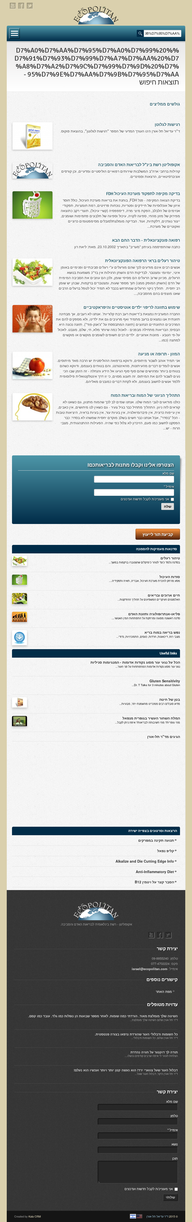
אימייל (169, 486)
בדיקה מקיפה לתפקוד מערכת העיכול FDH (143, 193)
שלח (167, 507)
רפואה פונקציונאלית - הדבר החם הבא (146, 240)
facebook (21, 5)
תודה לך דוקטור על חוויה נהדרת (154, 1052)
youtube (13, 5)
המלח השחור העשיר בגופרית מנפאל (151, 717)
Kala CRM (34, 1216)
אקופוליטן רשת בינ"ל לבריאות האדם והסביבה (139, 164)
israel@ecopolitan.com (150, 968)
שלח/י (170, 1197)
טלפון (174, 1115)
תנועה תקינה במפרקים (156, 840)
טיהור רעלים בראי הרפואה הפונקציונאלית (142, 260)
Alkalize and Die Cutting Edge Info (145, 861)
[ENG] (139, 1216)
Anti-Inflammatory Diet (155, 871)
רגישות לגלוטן (167, 124)
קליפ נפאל (165, 850)
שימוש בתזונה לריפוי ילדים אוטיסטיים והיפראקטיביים (132, 307)
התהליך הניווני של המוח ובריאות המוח (145, 395)
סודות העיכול (170, 576)
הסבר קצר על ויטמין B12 (154, 881)
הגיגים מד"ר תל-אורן (163, 736)
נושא (175, 1144)
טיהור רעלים (170, 557)
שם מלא (168, 473)
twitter (30, 5)
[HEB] (133, 1216)
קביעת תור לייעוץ (157, 534)
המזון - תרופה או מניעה (159, 354)
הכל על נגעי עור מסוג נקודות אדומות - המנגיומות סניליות (135, 662)
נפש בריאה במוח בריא (162, 632)
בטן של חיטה (169, 699)
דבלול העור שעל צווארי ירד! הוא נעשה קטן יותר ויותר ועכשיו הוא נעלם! (126, 1070)
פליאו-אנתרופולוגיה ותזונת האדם (154, 613)
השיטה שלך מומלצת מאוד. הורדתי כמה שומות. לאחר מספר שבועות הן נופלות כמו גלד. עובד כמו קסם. (103, 1016)
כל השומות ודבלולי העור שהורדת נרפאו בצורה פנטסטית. (136, 1034)
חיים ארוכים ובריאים (164, 595)
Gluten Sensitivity (165, 680)
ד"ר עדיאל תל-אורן (157, 1216)
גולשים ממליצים (165, 104)
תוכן (175, 1158)
